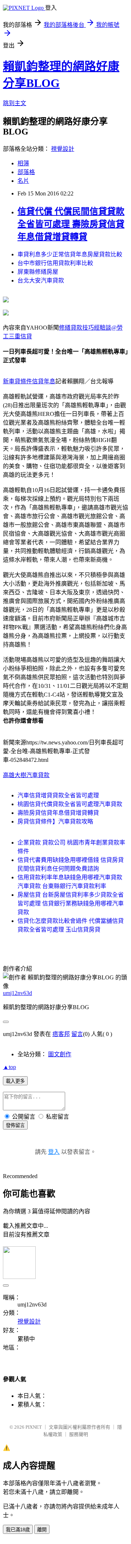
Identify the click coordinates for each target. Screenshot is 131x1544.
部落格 (26, 172)
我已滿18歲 (18, 1529)
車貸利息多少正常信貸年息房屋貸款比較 (69, 254)
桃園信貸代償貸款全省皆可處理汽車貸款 (69, 804)
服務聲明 (78, 1434)
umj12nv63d (17, 993)
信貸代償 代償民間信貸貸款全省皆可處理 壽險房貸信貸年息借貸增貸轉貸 (70, 224)
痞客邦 (61, 1034)
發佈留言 (15, 1125)
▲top (9, 1067)
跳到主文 (14, 103)
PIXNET (33, 1427)
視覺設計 (62, 149)
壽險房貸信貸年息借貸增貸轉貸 (58, 813)
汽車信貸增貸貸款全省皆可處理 (58, 795)
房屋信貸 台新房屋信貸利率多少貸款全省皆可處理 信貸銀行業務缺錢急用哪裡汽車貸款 (70, 903)
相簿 (23, 163)
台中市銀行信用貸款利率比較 (55, 263)
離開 (42, 1529)
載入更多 (15, 1081)
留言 (77, 1034)
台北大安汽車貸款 (40, 280)
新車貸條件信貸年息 (29, 381)
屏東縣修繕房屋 (37, 272)
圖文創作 (59, 1054)
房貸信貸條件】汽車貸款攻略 (55, 821)
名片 (23, 181)
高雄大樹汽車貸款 (26, 775)
